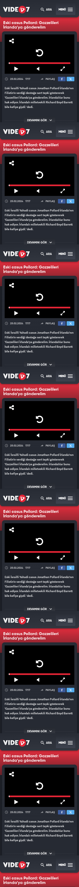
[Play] (39, 442)
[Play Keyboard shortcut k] (13, 882)
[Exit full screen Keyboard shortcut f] (66, 882)
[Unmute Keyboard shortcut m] (39, 882)
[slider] (39, 876)
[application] (39, 443)
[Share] (7, 6)
